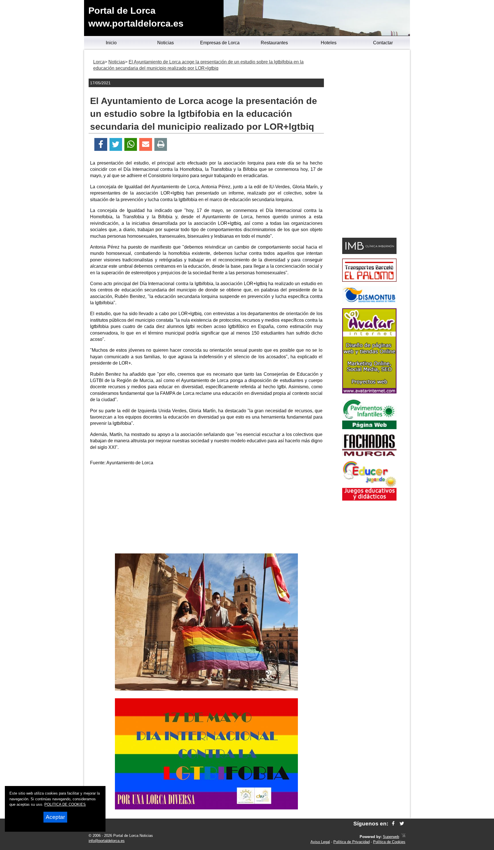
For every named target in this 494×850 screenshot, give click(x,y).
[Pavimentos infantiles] (369, 427)
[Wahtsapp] (130, 144)
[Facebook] (100, 144)
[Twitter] (115, 144)
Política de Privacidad (351, 842)
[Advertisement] (206, 511)
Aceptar (55, 817)
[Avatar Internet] (369, 391)
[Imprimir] (160, 144)
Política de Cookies (389, 842)
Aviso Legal (320, 842)
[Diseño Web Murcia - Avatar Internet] (403, 837)
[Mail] (145, 144)
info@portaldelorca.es (107, 841)
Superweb (391, 837)
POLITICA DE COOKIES (65, 804)
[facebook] (393, 824)
